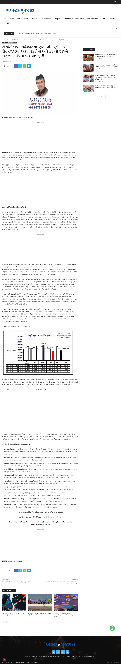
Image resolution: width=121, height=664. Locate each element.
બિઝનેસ (9, 40)
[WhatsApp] (24, 66)
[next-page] (6, 621)
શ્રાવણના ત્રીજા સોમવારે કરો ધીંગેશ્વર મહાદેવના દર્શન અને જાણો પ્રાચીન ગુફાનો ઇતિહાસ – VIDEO (106, 77)
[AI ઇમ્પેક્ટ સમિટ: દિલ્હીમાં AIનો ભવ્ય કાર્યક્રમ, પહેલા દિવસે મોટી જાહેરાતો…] (40, 602)
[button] (116, 28)
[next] (116, 33)
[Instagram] (58, 652)
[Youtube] (67, 652)
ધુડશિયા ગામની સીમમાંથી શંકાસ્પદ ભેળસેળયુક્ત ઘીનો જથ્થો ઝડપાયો (36, 33)
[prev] (113, 33)
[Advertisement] (78, 11)
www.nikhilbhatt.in (47, 517)
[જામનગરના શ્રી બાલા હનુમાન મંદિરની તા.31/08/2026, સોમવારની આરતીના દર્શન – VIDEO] (88, 68)
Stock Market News (17, 40)
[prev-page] (3, 621)
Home (4, 40)
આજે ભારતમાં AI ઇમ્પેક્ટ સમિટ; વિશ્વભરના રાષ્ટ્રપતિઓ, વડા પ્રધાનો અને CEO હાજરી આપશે (64, 615)
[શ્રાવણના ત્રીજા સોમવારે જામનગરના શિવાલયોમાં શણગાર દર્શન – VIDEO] (88, 57)
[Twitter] (20, 66)
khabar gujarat (18, 561)
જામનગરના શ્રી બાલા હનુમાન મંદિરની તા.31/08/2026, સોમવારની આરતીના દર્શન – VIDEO (106, 66)
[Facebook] (16, 66)
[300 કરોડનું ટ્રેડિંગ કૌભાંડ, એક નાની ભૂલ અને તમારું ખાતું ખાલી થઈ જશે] (14, 602)
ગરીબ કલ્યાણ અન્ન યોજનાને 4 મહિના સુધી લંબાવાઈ (17, 582)
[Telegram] (29, 66)
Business (10, 561)
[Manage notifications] (4, 659)
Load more (100, 96)
